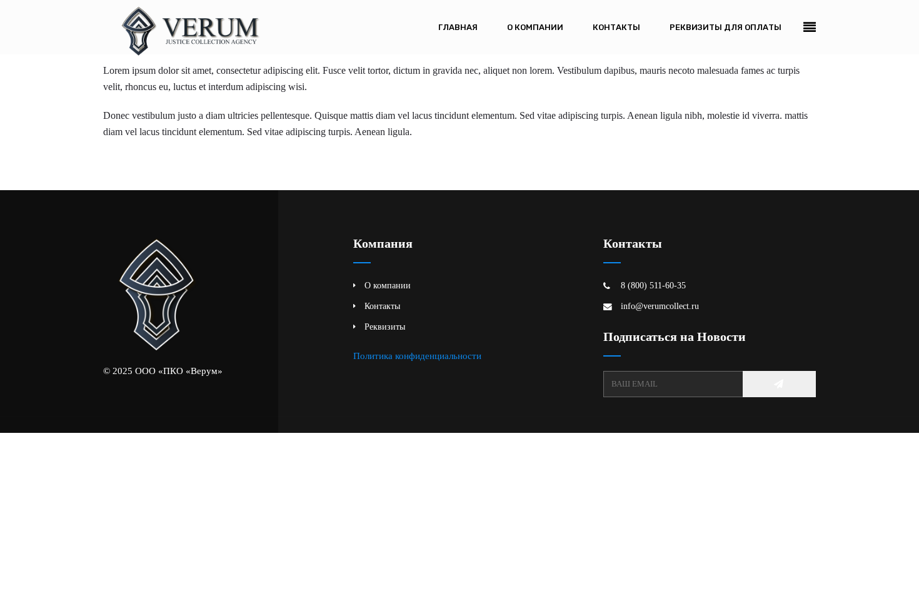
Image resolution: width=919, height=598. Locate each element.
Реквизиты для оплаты (725, 27)
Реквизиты (384, 327)
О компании (535, 27)
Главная (458, 27)
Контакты (616, 27)
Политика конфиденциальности (417, 355)
